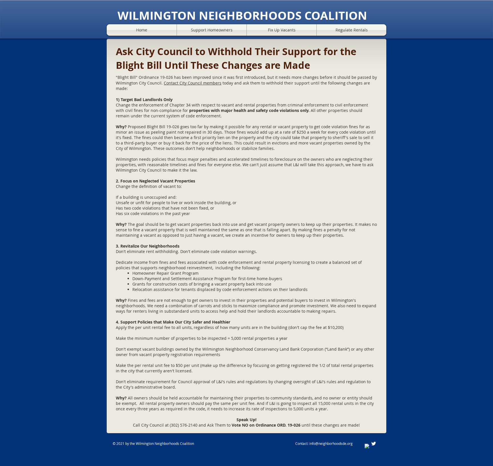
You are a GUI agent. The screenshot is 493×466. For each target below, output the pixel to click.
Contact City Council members (192, 83)
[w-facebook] (367, 446)
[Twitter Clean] (373, 443)
